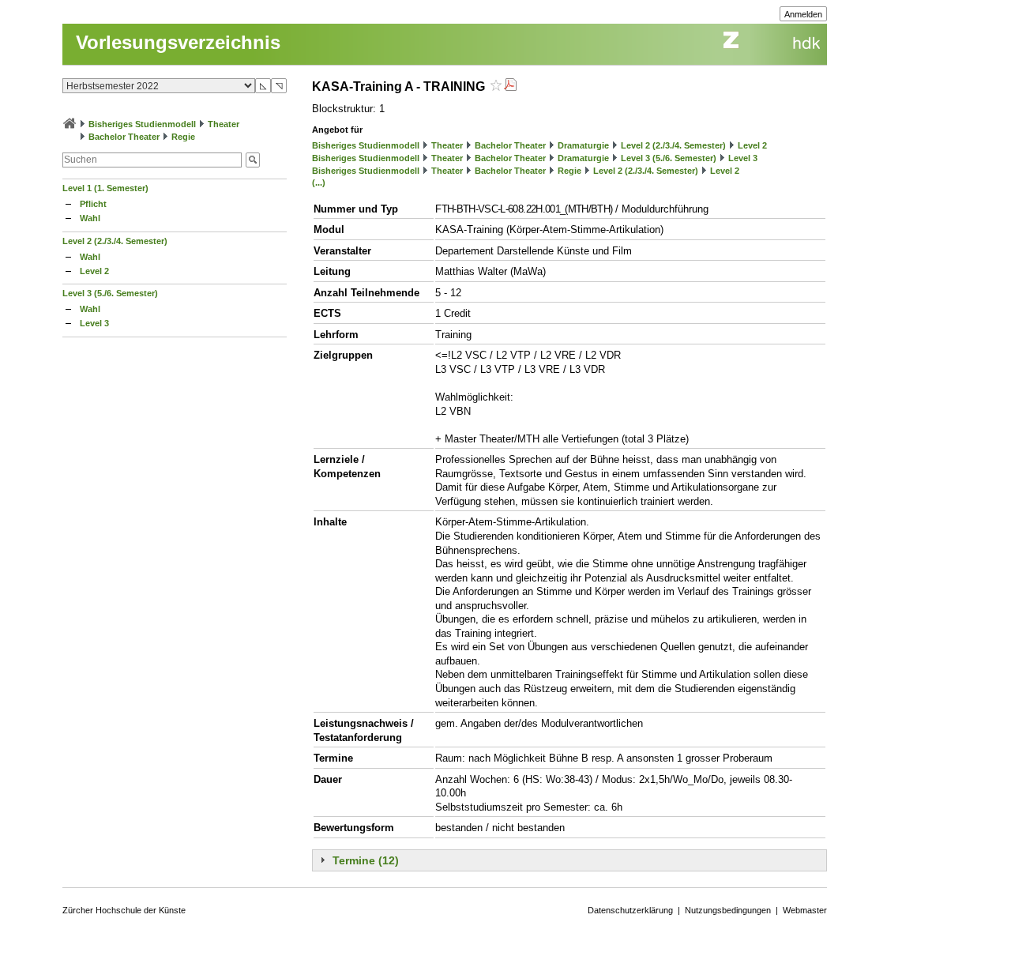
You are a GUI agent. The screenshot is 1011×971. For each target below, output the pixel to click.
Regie (183, 136)
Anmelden (803, 14)
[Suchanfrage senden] (253, 159)
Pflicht (93, 204)
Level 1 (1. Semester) (105, 188)
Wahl (90, 218)
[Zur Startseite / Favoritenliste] (69, 124)
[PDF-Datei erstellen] (510, 86)
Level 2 (94, 271)
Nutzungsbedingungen (728, 910)
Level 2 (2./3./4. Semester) (114, 241)
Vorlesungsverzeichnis (178, 42)
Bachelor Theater (124, 136)
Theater (223, 124)
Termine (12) (366, 860)
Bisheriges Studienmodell (142, 124)
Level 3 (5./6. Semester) (110, 293)
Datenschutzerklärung (630, 910)
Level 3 (94, 323)
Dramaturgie (583, 145)
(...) (318, 182)
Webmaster (805, 910)
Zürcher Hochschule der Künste (124, 910)
